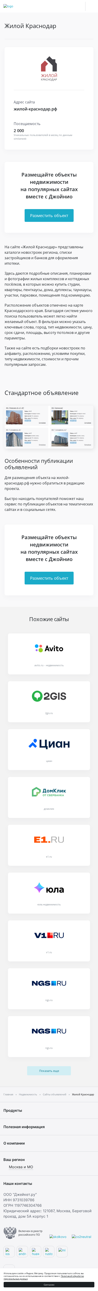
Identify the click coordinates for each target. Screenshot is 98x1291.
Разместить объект (49, 215)
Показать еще (49, 1071)
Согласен (49, 1284)
